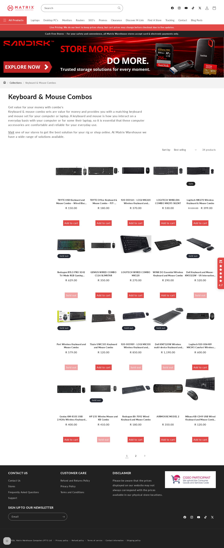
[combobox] (82, 8)
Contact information (114, 540)
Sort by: (166, 149)
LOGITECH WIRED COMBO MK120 (135, 274)
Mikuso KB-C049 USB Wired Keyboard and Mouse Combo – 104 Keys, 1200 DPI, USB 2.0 (200, 418)
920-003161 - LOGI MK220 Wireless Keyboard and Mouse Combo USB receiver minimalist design (136, 202)
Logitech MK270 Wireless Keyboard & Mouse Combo (200, 202)
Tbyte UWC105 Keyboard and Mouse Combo (103, 346)
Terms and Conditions (72, 492)
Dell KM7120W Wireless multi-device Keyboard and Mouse (168, 346)
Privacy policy (62, 540)
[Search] (119, 8)
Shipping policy (134, 540)
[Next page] (144, 455)
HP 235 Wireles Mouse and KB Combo (103, 418)
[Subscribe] (63, 517)
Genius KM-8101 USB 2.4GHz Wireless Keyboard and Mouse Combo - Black (71, 418)
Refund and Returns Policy (75, 480)
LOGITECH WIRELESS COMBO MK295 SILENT (168, 202)
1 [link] (127, 455)
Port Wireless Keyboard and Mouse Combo (71, 346)
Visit (11, 132)
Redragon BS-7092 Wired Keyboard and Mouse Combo (136, 418)
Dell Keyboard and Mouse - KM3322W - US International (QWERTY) (200, 274)
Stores (11, 486)
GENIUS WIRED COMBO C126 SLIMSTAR (104, 274)
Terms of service (94, 540)
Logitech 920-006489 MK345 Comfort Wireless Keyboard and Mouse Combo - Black (200, 346)
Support (12, 498)
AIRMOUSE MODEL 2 (168, 416)
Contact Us (14, 480)
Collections (16, 82)
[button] (13, 20)
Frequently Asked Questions (23, 492)
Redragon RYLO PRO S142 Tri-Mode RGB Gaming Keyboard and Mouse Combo (71, 274)
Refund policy (78, 540)
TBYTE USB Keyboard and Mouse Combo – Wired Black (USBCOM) (71, 202)
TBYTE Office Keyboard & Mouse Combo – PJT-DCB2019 (103, 202)
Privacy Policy (68, 486)
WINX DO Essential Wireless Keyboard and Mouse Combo (168, 274)
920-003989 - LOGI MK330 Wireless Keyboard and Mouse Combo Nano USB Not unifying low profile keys (136, 346)
